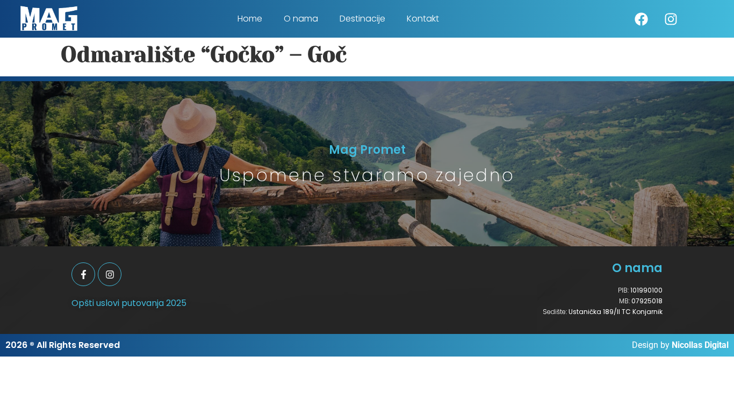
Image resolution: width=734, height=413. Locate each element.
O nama (301, 18)
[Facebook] (641, 18)
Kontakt (423, 18)
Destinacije (362, 18)
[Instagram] (671, 18)
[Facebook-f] (83, 274)
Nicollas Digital (700, 345)
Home (250, 18)
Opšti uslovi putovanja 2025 (128, 303)
